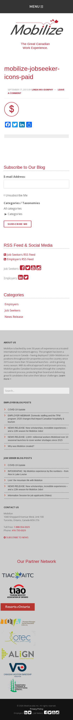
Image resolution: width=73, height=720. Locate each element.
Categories (15, 214)
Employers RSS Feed (19, 259)
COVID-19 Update (16, 409)
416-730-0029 (19, 530)
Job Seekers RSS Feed (20, 255)
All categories (13, 208)
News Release (14, 317)
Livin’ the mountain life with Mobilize (25, 480)
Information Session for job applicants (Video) (30, 495)
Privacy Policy (36, 709)
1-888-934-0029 (22, 527)
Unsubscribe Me (16, 195)
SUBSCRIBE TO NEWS (17, 537)
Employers (12, 304)
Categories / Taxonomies (22, 203)
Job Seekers (12, 310)
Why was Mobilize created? (21, 446)
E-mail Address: (14, 177)
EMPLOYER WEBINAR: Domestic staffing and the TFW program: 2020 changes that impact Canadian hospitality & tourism (36, 418)
